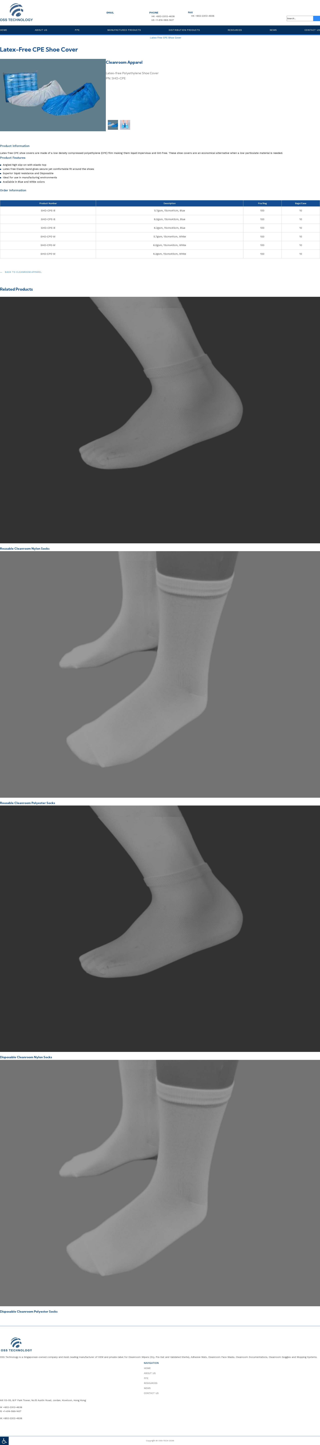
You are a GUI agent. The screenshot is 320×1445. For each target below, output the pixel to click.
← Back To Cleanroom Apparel (21, 272)
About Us (41, 30)
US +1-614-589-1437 (163, 20)
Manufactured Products (124, 30)
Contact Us (312, 30)
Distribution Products (184, 30)
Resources (235, 30)
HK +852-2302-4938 (202, 15)
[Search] (316, 18)
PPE (77, 30)
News (273, 30)
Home (3, 30)
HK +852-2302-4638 (163, 16)
